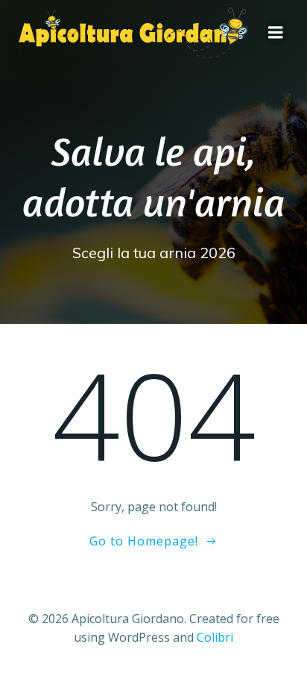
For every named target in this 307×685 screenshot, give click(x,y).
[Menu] (275, 33)
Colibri (215, 637)
